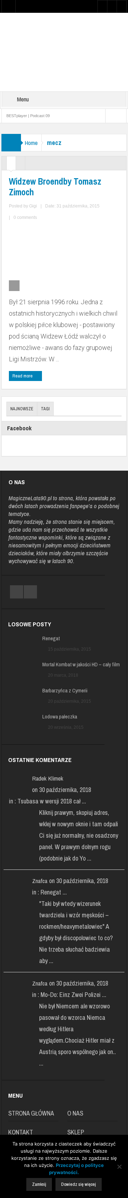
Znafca (39, 881)
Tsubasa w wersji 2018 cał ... (51, 801)
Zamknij (39, 1184)
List (20, 165)
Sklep (75, 1132)
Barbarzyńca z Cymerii (64, 690)
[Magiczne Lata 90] (64, 51)
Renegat (51, 638)
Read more (23, 376)
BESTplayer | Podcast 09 (28, 116)
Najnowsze (21, 409)
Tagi (45, 409)
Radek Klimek (47, 778)
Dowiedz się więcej (78, 1184)
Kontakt (20, 1132)
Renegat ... (54, 892)
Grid (11, 165)
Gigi (33, 206)
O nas (75, 1113)
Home (31, 143)
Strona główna (31, 1113)
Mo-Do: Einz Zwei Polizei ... (73, 994)
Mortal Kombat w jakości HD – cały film (81, 664)
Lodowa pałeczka (59, 716)
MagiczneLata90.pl (30, 498)
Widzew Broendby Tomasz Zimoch (55, 186)
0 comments (25, 217)
